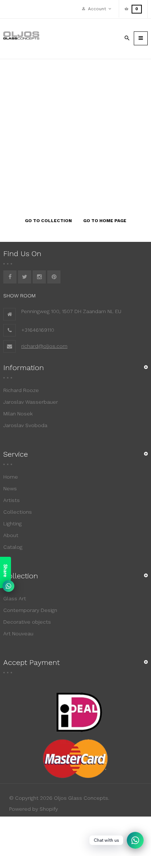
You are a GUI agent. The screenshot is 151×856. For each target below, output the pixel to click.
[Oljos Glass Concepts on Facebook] (9, 277)
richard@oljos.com (44, 346)
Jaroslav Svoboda (25, 425)
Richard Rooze (21, 390)
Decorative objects (27, 622)
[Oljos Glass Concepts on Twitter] (24, 277)
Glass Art (14, 598)
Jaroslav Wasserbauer (30, 402)
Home (10, 477)
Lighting (12, 523)
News (10, 488)
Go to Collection (48, 220)
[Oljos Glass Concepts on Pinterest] (53, 277)
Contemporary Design (30, 610)
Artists (11, 500)
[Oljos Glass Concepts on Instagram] (39, 277)
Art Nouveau (18, 633)
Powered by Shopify (33, 809)
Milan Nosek (18, 413)
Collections (17, 512)
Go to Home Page (104, 220)
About (10, 535)
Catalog (12, 547)
